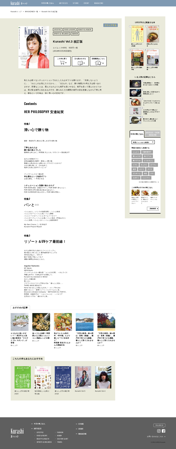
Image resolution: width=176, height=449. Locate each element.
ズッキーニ (137, 173)
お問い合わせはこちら (155, 436)
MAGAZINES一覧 (31, 12)
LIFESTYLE (57, 29)
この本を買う (62, 59)
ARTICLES (63, 3)
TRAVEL (59, 442)
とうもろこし (148, 160)
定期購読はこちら (98, 59)
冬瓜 (145, 173)
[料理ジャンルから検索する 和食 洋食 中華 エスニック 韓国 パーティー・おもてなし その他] (143, 142)
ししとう (136, 152)
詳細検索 (153, 208)
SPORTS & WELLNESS (61, 34)
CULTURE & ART (62, 439)
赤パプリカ (148, 156)
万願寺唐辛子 (147, 152)
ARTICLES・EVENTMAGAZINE (153, 133)
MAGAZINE (98, 3)
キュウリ (144, 165)
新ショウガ (137, 156)
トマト (135, 165)
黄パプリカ (137, 160)
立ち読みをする (80, 59)
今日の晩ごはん (47, 3)
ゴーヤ (150, 169)
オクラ (141, 169)
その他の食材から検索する (148, 182)
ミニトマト (146, 178)
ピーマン (153, 165)
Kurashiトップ (16, 12)
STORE (76, 3)
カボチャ (136, 178)
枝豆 (134, 169)
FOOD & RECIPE (69, 29)
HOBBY (59, 435)
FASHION (75, 34)
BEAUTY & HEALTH (84, 29)
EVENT (86, 3)
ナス (151, 173)
